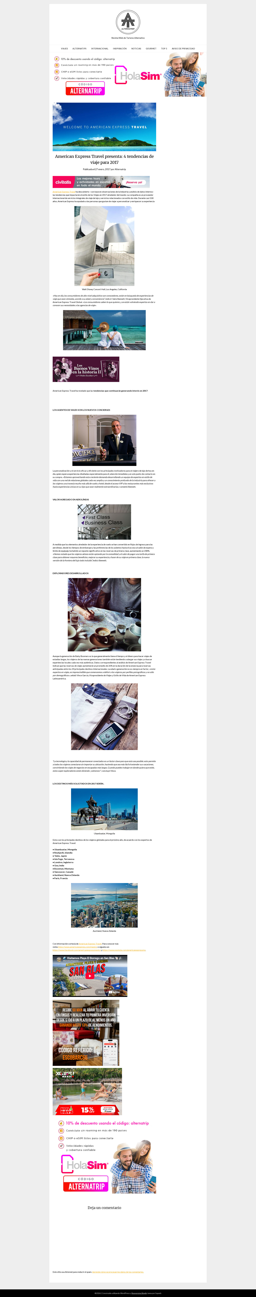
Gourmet (151, 48)
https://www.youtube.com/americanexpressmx (124, 950)
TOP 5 (164, 48)
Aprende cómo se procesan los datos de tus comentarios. (118, 1272)
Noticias (136, 48)
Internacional (99, 48)
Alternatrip (120, 169)
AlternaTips (80, 48)
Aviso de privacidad (183, 48)
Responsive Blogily (139, 1293)
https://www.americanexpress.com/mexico (77, 947)
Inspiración (120, 48)
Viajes (64, 48)
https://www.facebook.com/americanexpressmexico (77, 950)
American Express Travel (64, 191)
